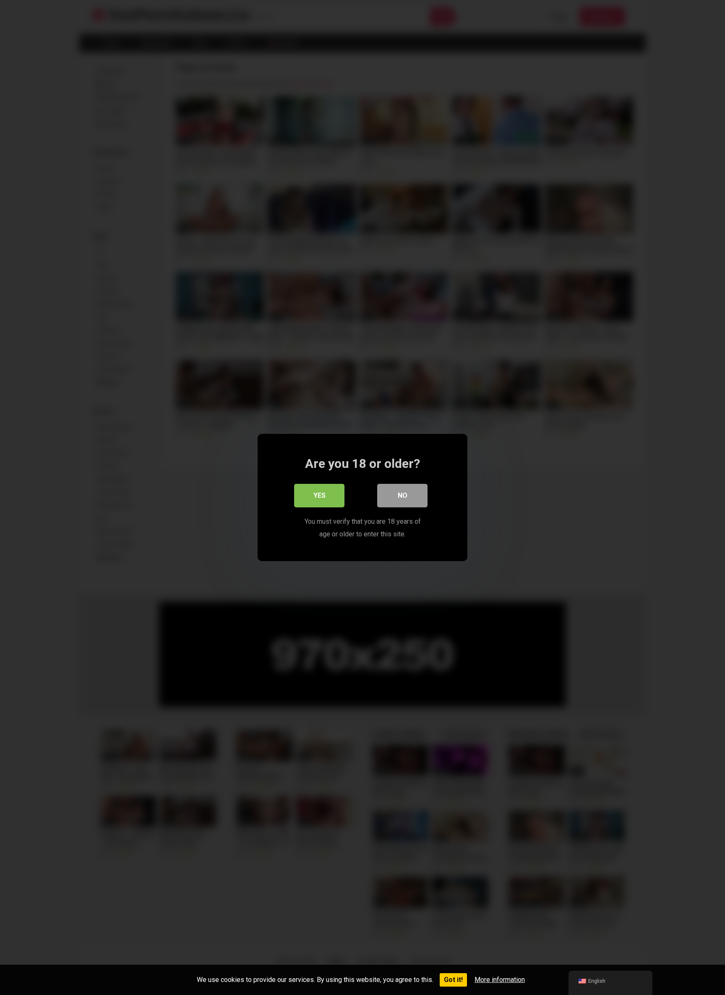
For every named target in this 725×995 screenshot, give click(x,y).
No (402, 495)
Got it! (453, 980)
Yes (319, 495)
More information (500, 980)
